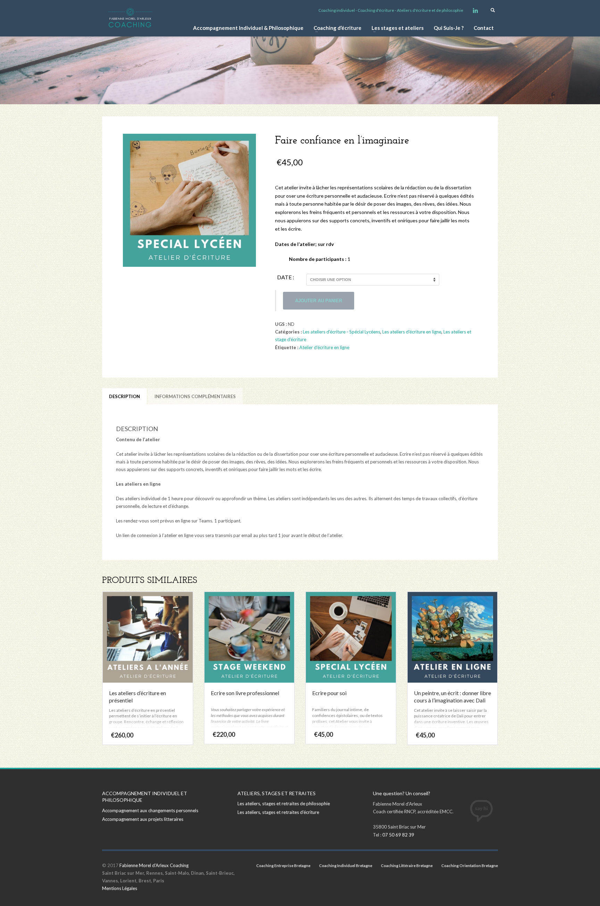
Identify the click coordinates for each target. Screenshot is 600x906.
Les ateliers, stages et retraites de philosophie (284, 803)
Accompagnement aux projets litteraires (142, 819)
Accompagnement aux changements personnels (150, 810)
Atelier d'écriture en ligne (324, 347)
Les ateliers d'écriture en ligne (411, 332)
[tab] (124, 396)
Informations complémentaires (195, 396)
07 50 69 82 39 (398, 835)
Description (124, 396)
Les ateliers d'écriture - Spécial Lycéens (341, 332)
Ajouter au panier (318, 300)
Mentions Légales (119, 888)
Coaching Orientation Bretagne (469, 865)
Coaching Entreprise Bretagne (283, 865)
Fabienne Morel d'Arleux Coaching (154, 865)
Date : (285, 277)
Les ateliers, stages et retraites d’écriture (278, 812)
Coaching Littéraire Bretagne (407, 865)
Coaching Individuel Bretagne (345, 865)
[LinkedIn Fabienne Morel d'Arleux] (475, 10)
